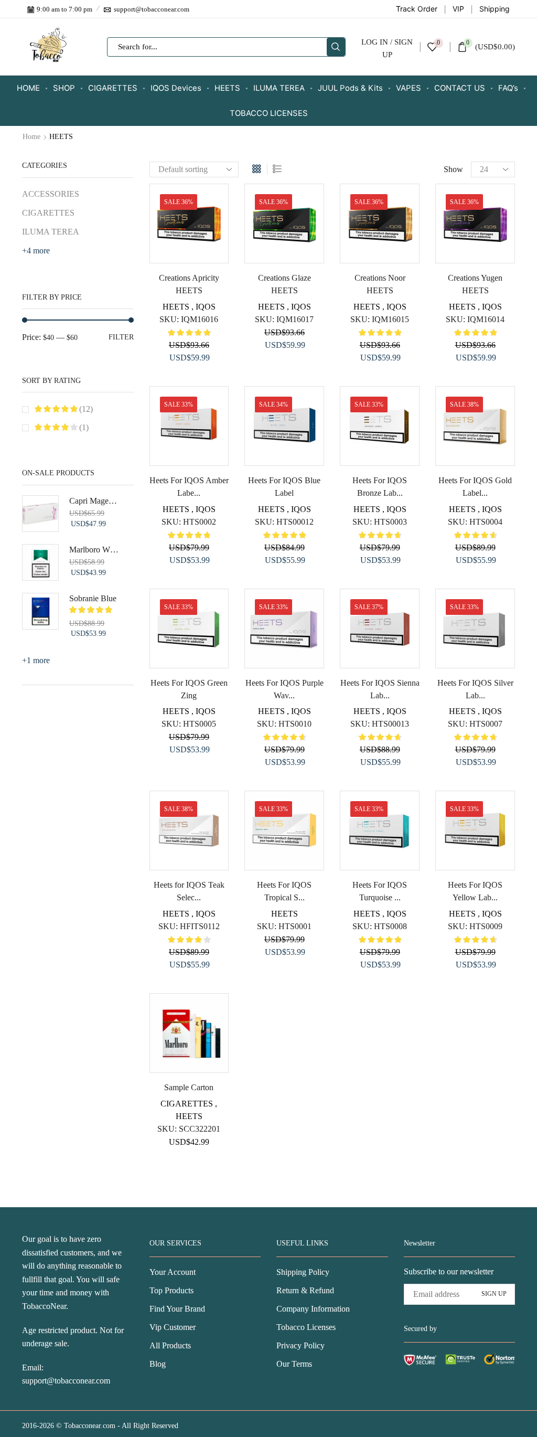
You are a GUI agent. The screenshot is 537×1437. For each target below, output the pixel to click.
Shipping (494, 8)
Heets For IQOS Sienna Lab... (380, 689)
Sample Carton (188, 1087)
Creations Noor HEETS (380, 284)
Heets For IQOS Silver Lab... (475, 689)
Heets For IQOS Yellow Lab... (475, 891)
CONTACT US (459, 88)
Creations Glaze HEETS (284, 284)
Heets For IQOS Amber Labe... (189, 486)
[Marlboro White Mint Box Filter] (40, 562)
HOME (28, 88)
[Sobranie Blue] (40, 611)
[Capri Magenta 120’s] (40, 513)
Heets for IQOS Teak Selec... (189, 891)
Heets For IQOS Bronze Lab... (379, 486)
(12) (85, 409)
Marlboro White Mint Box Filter (95, 549)
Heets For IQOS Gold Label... (475, 486)
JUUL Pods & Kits (350, 88)
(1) (83, 427)
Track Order (416, 8)
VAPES (408, 88)
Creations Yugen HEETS (475, 284)
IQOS (206, 306)
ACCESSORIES (50, 193)
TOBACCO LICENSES (269, 113)
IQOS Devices (176, 88)
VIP (458, 8)
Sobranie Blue (92, 598)
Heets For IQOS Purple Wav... (284, 689)
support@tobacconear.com (66, 1380)
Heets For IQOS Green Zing (189, 689)
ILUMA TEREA (279, 88)
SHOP (64, 88)
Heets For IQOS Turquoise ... (379, 891)
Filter (121, 337)
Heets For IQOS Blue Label (284, 486)
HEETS (227, 88)
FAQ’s (508, 88)
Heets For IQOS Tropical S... (284, 891)
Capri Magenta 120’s (95, 500)
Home (31, 137)
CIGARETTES (112, 88)
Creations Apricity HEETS (189, 284)
